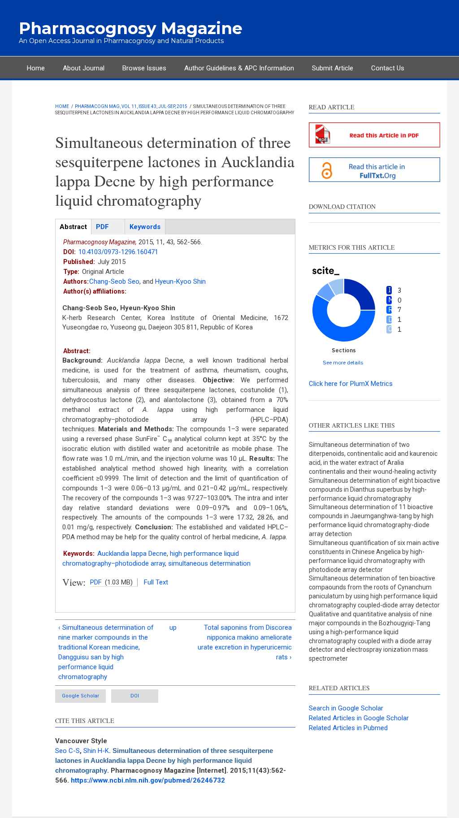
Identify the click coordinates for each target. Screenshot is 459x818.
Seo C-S (67, 751)
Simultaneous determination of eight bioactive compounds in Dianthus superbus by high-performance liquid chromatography (374, 489)
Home (36, 68)
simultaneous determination (209, 563)
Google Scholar (80, 696)
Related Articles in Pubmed (348, 728)
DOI (134, 696)
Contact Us (387, 68)
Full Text (156, 582)
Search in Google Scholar (346, 708)
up (173, 627)
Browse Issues (144, 68)
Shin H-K (96, 751)
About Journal (83, 68)
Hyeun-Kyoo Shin (180, 281)
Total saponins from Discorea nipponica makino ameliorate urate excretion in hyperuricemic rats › (245, 642)
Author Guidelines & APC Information (239, 68)
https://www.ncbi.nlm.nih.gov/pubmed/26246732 (148, 780)
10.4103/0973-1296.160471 (118, 252)
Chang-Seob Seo (114, 281)
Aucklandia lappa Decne (132, 554)
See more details (343, 362)
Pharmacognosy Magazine (130, 28)
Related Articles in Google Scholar (359, 718)
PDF (96, 582)
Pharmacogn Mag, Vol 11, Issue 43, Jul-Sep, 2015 (131, 106)
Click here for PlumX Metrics (351, 384)
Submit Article (332, 68)
